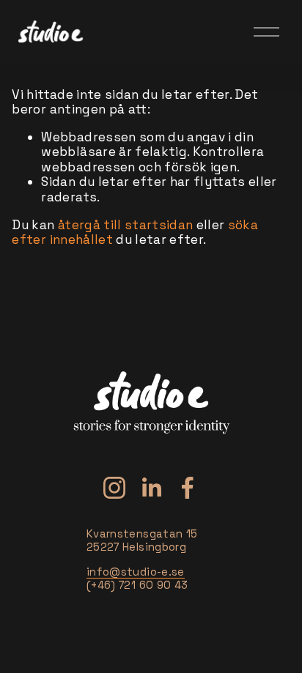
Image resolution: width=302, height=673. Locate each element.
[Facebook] (187, 487)
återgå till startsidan (126, 225)
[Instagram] (114, 487)
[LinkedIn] (151, 487)
